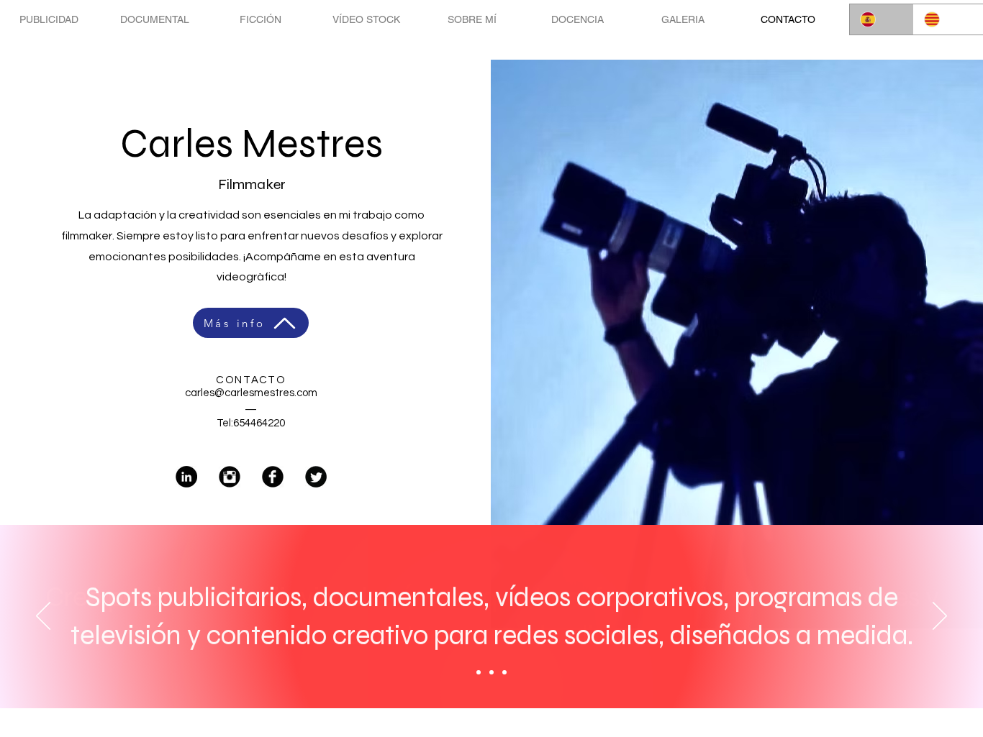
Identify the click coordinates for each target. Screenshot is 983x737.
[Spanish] (881, 19)
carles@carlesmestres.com (251, 393)
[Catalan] (945, 19)
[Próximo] (940, 617)
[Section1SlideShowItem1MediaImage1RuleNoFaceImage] (478, 672)
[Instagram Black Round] (229, 476)
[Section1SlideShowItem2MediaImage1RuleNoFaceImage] (491, 672)
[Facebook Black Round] (273, 476)
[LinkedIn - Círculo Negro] (186, 476)
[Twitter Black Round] (316, 476)
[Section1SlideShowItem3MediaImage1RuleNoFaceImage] (504, 672)
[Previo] (43, 617)
